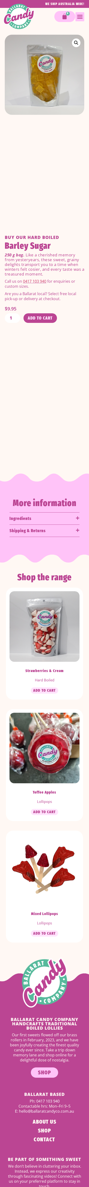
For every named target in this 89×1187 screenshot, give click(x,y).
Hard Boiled (43, 237)
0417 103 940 (34, 281)
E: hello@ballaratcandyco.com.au (44, 1111)
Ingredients (20, 518)
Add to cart (40, 318)
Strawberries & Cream (44, 670)
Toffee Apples (44, 792)
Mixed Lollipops (44, 913)
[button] (79, 16)
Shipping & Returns (27, 530)
